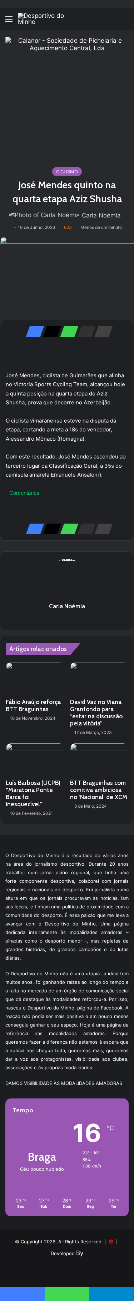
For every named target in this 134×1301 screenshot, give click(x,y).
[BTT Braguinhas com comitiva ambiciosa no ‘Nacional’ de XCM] (99, 759)
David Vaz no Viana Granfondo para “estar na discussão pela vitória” (96, 712)
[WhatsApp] (67, 331)
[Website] (67, 618)
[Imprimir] (101, 331)
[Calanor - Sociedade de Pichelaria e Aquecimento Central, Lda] (67, 97)
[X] (50, 331)
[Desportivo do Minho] (46, 19)
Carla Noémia (101, 215)
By (79, 1253)
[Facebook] (33, 331)
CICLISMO (67, 171)
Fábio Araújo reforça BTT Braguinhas (33, 705)
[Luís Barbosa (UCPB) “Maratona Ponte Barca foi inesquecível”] (35, 759)
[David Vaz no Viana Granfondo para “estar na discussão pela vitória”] (99, 678)
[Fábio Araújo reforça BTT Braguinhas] (35, 678)
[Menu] (9, 22)
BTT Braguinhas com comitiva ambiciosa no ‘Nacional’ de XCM (98, 790)
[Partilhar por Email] (84, 331)
